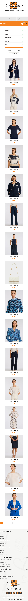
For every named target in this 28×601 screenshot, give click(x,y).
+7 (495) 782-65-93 (14, 589)
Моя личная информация (7, 576)
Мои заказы (3, 578)
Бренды (2, 538)
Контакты (2, 550)
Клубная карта (4, 555)
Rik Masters (15, 599)
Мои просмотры (4, 574)
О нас (1, 534)
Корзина (2, 571)
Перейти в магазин (5, 566)
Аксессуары (3, 543)
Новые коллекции (5, 541)
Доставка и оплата (5, 564)
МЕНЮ (4, 23)
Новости (2, 536)
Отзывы (2, 552)
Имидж (2, 545)
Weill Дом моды (14, 82)
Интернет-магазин (5, 548)
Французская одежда (5, 560)
